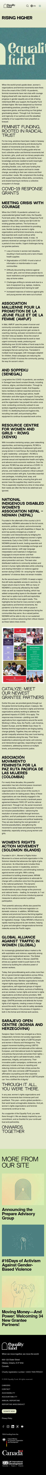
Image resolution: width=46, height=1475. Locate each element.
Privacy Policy (7, 1418)
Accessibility (8, 1393)
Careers (6, 1385)
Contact (6, 1389)
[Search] (27, 6)
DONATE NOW (9, 1411)
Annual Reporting (11, 1400)
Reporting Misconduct (13, 1404)
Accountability (9, 1397)
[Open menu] (40, 6)
